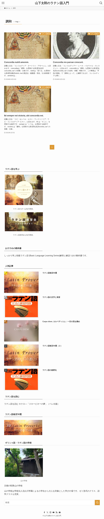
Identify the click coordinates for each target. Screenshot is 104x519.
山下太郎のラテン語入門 (52, 3)
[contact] (59, 512)
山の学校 (8, 491)
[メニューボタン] (3, 3)
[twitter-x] (47, 512)
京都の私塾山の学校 (13, 486)
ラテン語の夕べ (19, 209)
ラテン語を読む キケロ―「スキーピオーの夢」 (25, 404)
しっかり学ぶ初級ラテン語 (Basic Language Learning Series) (32, 256)
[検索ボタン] (101, 3)
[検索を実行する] (97, 502)
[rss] (56, 512)
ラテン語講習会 (19, 235)
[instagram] (50, 512)
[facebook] (44, 512)
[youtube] (53, 512)
